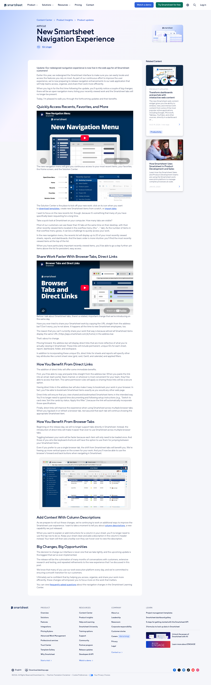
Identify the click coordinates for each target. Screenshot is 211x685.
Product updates (85, 20)
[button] (194, 5)
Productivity (156, 132)
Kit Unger (47, 46)
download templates (49, 208)
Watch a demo (144, 4)
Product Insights (65, 20)
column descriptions (115, 525)
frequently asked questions (63, 584)
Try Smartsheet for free (169, 4)
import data (110, 208)
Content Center (44, 20)
